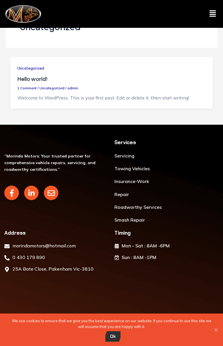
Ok (113, 336)
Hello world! (32, 78)
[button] (213, 14)
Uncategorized (30, 68)
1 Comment (27, 88)
